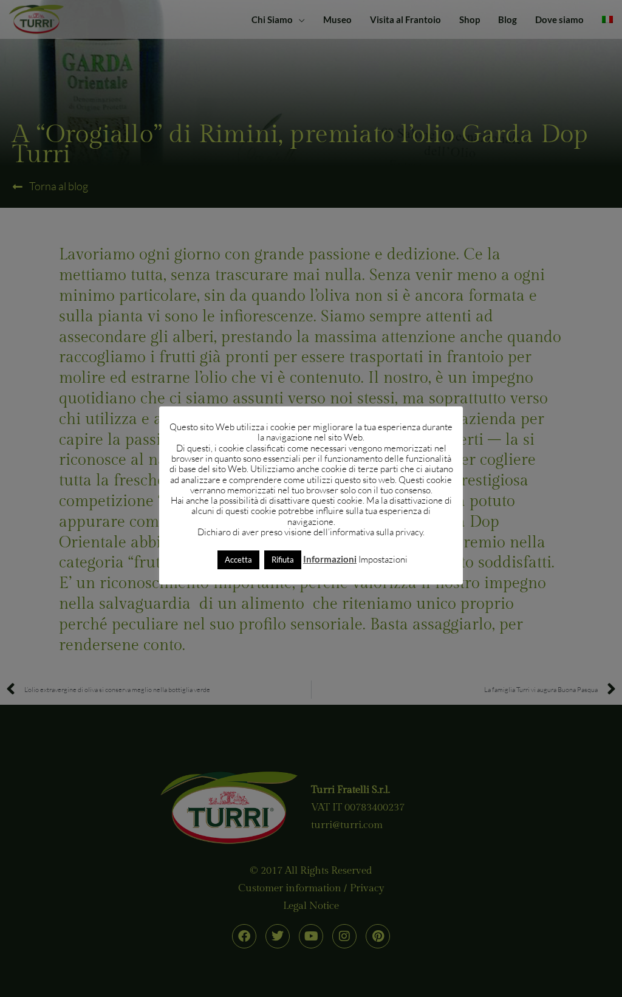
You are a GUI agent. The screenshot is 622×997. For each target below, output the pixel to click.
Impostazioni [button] (383, 559)
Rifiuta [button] (283, 559)
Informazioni (330, 559)
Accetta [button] (238, 559)
